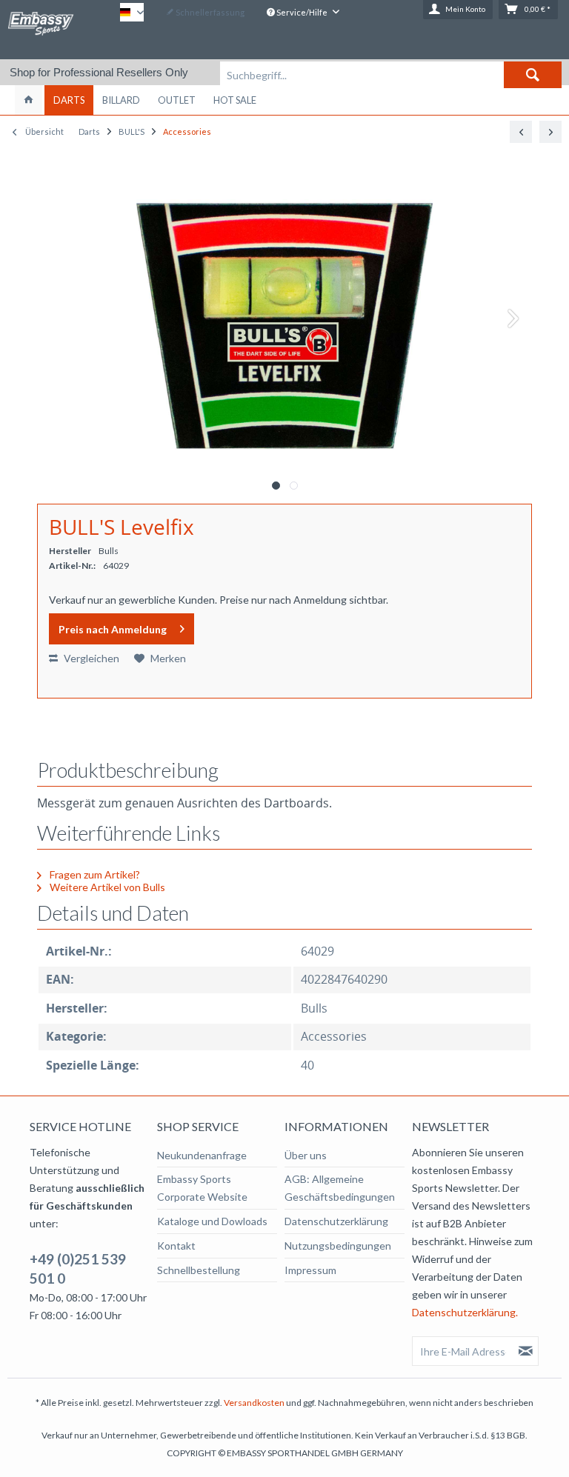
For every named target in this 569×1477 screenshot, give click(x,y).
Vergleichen (90, 658)
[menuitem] (391, 74)
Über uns (305, 1155)
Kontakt (176, 1245)
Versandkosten (254, 1402)
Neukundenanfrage (202, 1155)
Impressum (310, 1270)
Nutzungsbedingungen (337, 1245)
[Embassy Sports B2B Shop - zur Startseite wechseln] (40, 29)
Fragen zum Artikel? (93, 874)
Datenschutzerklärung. (465, 1312)
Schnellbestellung (198, 1270)
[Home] (28, 100)
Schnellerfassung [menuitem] (209, 12)
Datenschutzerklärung (336, 1221)
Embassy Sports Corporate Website (202, 1188)
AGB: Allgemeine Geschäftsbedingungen (339, 1188)
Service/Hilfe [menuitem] (302, 12)
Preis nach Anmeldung (113, 629)
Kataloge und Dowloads (212, 1221)
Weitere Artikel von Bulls (106, 887)
